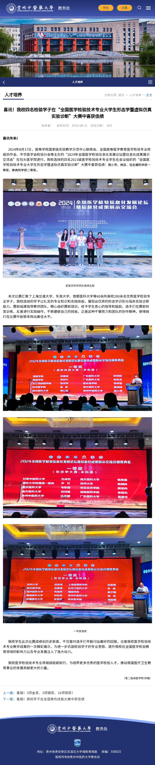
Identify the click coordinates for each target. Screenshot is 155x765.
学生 (106, 7)
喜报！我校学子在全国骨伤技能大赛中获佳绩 (50, 699)
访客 (125, 7)
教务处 (64, 8)
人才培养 (135, 95)
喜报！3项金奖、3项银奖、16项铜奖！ (45, 692)
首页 (121, 95)
